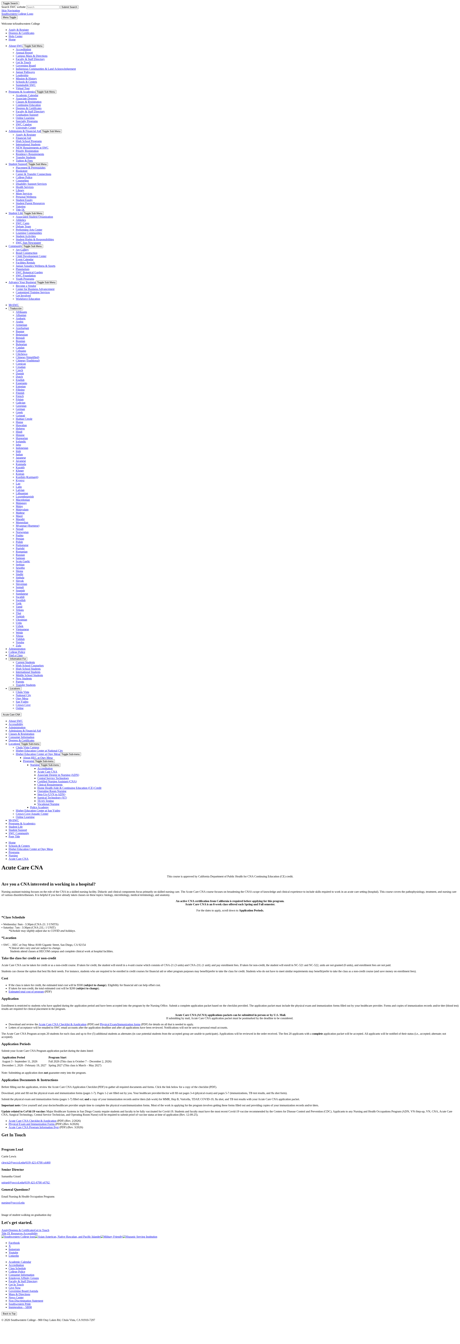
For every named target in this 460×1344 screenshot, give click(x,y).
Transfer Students (26, 157)
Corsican (21, 363)
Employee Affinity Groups (24, 1278)
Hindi (19, 431)
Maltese (20, 512)
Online (20, 708)
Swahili (20, 596)
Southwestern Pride (20, 1303)
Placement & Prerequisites (30, 167)
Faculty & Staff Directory (30, 59)
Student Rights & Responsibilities (35, 239)
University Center (26, 127)
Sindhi (19, 574)
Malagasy (21, 503)
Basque (20, 331)
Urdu (19, 622)
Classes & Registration (29, 101)
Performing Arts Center (29, 229)
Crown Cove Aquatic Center (32, 813)
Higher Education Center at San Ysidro (38, 810)
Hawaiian (21, 425)
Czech (19, 370)
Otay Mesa (22, 698)
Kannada (21, 464)
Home (12, 842)
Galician (20, 402)
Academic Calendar (27, 95)
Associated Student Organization (34, 216)
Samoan (20, 558)
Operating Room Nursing (51, 791)
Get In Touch (23, 62)
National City (23, 695)
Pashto (19, 535)
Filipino (20, 389)
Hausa (19, 422)
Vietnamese (22, 629)
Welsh (19, 632)
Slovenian (21, 584)
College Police (24, 177)
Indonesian (22, 447)
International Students (28, 144)
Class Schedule (17, 1268)
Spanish (20, 590)
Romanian (21, 551)
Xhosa (19, 635)
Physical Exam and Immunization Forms (32, 1124)
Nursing (34, 764)
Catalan (20, 347)
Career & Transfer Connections (33, 174)
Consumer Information (21, 737)
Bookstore (21, 170)
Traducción (16, 308)
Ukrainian (21, 619)
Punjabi (20, 548)
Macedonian (23, 499)
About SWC (16, 45)
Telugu (20, 609)
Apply (5, 1230)
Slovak (20, 580)
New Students (24, 678)
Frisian (20, 399)
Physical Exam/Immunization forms (120, 1024)
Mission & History (26, 78)
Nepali (19, 528)
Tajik (19, 603)
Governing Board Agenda (23, 1291)
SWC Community (19, 833)
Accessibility (16, 724)
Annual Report (24, 52)
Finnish (20, 392)
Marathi (20, 519)
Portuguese (22, 545)
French (20, 396)
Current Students (25, 662)
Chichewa (21, 354)
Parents (20, 681)
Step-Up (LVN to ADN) (51, 794)
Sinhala (20, 577)
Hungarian (22, 438)
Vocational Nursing (48, 804)
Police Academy (39, 807)
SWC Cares (22, 223)
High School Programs (29, 141)
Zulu (18, 645)
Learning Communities (29, 232)
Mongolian (22, 522)
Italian (19, 454)
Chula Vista (22, 692)
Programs (28, 761)
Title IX (20, 209)
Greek (19, 412)
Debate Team (23, 226)
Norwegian (22, 532)
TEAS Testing (45, 800)
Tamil (19, 606)
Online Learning (25, 117)
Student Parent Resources (30, 203)
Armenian (21, 324)
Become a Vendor (26, 285)
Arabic (20, 321)
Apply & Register (26, 134)
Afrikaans (21, 311)
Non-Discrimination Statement (26, 1300)
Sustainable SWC (26, 85)
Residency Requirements (30, 154)
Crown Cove (23, 704)
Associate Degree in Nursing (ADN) (58, 774)
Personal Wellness (26, 196)
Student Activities (26, 236)
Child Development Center (31, 256)
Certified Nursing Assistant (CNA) (57, 781)
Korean (20, 473)
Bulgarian (21, 344)
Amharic (21, 318)
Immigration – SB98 (20, 1307)
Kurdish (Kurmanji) (27, 477)
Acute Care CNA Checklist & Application (62, 1024)
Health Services (25, 187)
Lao (18, 483)
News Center (16, 1297)
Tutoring (21, 206)
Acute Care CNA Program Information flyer (34, 1127)
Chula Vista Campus (27, 747)
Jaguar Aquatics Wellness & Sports (35, 265)
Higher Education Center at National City (39, 750)
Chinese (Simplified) (27, 357)
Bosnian (20, 341)
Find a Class (16, 655)
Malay (19, 506)
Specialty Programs (27, 121)
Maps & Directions (19, 1294)
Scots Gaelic (23, 561)
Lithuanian (22, 493)
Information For (18, 659)
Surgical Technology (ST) (52, 797)
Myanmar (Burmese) (27, 525)
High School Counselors (30, 665)
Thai (18, 613)
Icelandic (21, 441)
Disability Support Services (31, 183)
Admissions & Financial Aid (25, 131)
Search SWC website (13, 6)
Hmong (20, 435)
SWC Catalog (24, 124)
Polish (19, 541)
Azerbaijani (22, 328)
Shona (19, 571)
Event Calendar (24, 259)
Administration (17, 648)
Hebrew (20, 428)
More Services (24, 193)
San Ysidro (22, 701)
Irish (18, 451)
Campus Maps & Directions (31, 55)
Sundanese (22, 593)
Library (20, 190)
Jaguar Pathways (25, 72)
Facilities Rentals (25, 262)
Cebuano (21, 350)
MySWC (14, 304)
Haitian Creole (24, 418)
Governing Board (26, 65)
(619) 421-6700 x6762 (37, 1182)
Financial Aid (23, 137)
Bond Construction (26, 252)
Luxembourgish (25, 496)
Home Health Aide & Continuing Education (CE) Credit (69, 787)
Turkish (20, 616)
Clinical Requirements (50, 784)
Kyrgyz (20, 480)
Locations (15, 688)
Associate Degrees (26, 98)
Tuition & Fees (24, 160)
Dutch (19, 376)
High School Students (28, 668)
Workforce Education (28, 298)
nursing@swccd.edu (13, 1202)
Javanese (21, 460)
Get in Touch (41, 1230)
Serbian (20, 564)
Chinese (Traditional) (28, 360)
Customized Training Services (33, 292)
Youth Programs (25, 278)
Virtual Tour (23, 88)
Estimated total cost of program (26, 991)
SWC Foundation (26, 275)
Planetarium (22, 269)
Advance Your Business (22, 282)
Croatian (21, 367)
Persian (20, 538)
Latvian (20, 490)
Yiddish (20, 639)
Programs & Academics (22, 91)
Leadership (22, 75)
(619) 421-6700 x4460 (37, 1162)
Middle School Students (29, 675)
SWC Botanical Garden (29, 272)
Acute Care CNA (11, 714)
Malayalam (22, 509)
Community (15, 246)
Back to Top (9, 1313)
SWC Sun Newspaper (28, 242)
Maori (19, 516)
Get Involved (23, 295)
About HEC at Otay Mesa (38, 757)
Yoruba (20, 642)
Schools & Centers (26, 81)
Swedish (21, 600)
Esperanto (21, 383)
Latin (19, 486)
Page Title (14, 836)
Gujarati (20, 415)
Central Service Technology (53, 778)
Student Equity (24, 200)
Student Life (16, 213)
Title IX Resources (12, 1233)
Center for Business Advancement (35, 289)
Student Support (18, 164)
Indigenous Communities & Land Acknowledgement (46, 68)
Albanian (21, 315)
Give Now (15, 1287)
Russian (20, 554)
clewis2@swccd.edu (13, 1162)
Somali (20, 587)
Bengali (20, 337)
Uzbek (19, 626)
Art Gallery (22, 249)
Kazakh (20, 467)
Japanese (21, 457)
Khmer (20, 470)
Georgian (21, 405)
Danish (20, 373)
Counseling (22, 180)
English (20, 379)
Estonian (21, 386)
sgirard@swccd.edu (12, 1182)
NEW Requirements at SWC (32, 147)
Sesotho (20, 567)
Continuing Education (28, 105)
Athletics (21, 220)
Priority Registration (27, 150)
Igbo (18, 444)
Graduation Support (27, 114)
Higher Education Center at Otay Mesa (38, 754)
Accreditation (23, 49)
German (20, 409)
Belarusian (22, 334)
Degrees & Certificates (29, 108)
